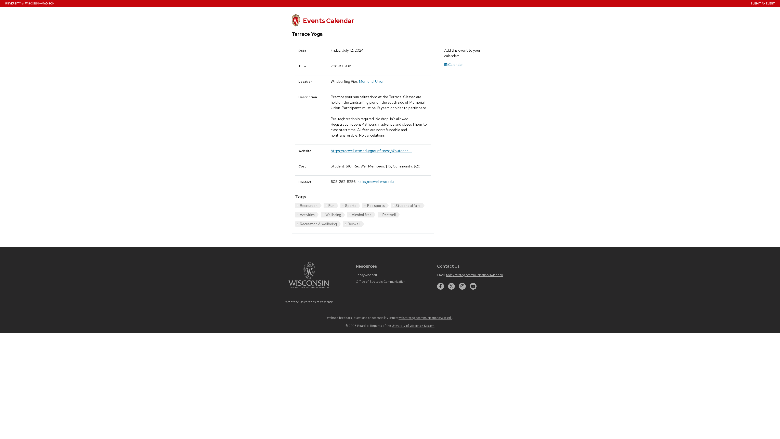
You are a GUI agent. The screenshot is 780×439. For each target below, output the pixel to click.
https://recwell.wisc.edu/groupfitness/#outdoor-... (371, 150)
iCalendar (455, 64)
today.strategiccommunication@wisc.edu (474, 275)
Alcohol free (362, 214)
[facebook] (440, 286)
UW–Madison (29, 3)
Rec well (389, 214)
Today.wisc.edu (366, 275)
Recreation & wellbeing (318, 224)
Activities (307, 214)
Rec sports (376, 205)
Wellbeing (333, 214)
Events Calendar (328, 20)
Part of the (309, 302)
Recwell (354, 224)
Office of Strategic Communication (380, 282)
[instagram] (462, 286)
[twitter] (451, 286)
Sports (350, 205)
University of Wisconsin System (413, 326)
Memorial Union (371, 81)
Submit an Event (763, 3)
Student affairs (407, 205)
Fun (331, 205)
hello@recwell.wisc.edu (376, 181)
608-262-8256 (343, 181)
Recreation (308, 205)
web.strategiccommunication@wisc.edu (425, 318)
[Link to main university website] (308, 289)
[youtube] (473, 286)
